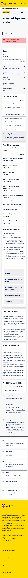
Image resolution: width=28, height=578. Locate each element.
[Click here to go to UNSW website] (4, 4)
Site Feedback (8, 572)
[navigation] (11, 390)
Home (2, 8)
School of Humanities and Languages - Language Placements (14, 361)
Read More (22, 61)
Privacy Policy (8, 557)
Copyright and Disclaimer (10, 550)
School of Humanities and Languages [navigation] (13, 73)
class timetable (11, 324)
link (14, 138)
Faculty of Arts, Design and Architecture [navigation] (13, 68)
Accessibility (7, 565)
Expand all (22, 100)
